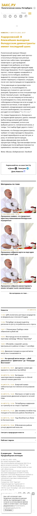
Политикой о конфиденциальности (14, 507)
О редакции (6, 453)
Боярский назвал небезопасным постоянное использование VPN (17, 386)
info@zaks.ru (20, 486)
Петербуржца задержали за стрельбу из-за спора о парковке (17, 404)
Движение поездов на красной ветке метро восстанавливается (17, 352)
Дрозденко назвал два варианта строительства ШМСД (16, 369)
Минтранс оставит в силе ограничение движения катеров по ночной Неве (18, 396)
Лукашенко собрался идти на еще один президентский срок (17, 253)
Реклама (17, 453)
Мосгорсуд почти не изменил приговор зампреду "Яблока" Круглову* (16, 338)
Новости (4, 33)
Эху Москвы (25, 112)
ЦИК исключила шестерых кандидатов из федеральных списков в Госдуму (18, 316)
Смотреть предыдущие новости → (18, 432)
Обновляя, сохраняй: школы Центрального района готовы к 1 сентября (17, 345)
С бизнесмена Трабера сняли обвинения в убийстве (14, 330)
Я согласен (8, 510)
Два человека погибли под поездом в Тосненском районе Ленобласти (18, 412)
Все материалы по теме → (19, 293)
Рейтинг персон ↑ (18, 440)
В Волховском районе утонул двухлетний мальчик (16, 426)
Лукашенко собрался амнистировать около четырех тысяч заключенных (16, 287)
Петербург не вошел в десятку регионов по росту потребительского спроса (18, 323)
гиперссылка (21, 467)
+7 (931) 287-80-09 (7, 486)
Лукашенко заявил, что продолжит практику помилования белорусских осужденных (16, 218)
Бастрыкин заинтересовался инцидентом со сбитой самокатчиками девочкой (16, 377)
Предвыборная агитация (12, 455)
